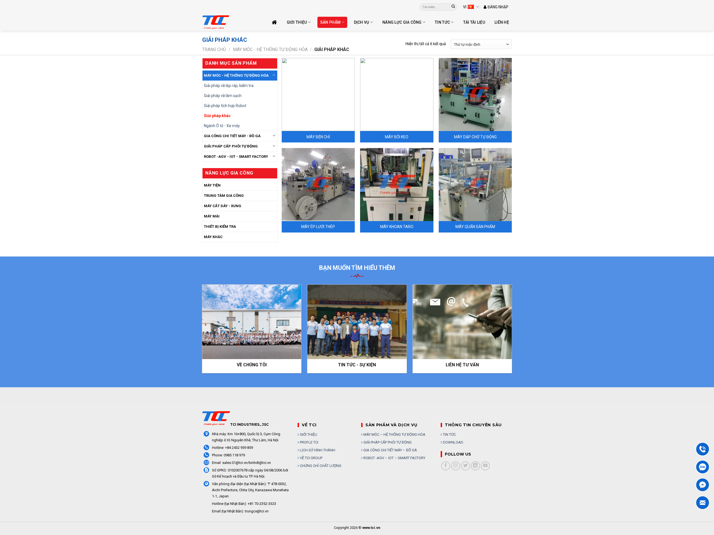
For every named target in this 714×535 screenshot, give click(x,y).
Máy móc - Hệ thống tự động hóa (270, 49)
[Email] (702, 503)
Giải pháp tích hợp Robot (225, 105)
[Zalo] (702, 467)
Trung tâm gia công (224, 195)
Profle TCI (308, 442)
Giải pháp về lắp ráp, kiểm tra (229, 85)
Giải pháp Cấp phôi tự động (231, 146)
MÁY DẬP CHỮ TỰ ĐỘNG (475, 137)
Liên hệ (502, 22)
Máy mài (211, 216)
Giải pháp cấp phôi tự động (387, 442)
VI (464, 7)
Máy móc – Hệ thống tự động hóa (394, 434)
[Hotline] (702, 449)
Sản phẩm (330, 22)
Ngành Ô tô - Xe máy (222, 126)
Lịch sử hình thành (317, 450)
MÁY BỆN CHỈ (318, 137)
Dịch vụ (361, 22)
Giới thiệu (297, 22)
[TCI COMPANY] (230, 22)
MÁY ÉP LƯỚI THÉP (318, 226)
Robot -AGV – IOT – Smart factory (394, 458)
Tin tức (442, 22)
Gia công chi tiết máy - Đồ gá (232, 136)
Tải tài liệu (474, 22)
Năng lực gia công (402, 22)
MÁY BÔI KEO (396, 137)
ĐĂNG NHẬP (498, 7)
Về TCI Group (310, 458)
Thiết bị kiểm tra (220, 226)
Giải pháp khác (217, 115)
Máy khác (213, 237)
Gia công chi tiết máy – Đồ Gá (390, 450)
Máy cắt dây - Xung (222, 206)
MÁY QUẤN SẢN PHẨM (475, 226)
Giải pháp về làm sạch (223, 95)
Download (452, 442)
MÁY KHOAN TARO (396, 226)
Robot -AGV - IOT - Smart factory (236, 156)
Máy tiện (212, 185)
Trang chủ (214, 49)
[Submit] (453, 7)
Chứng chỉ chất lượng (320, 466)
